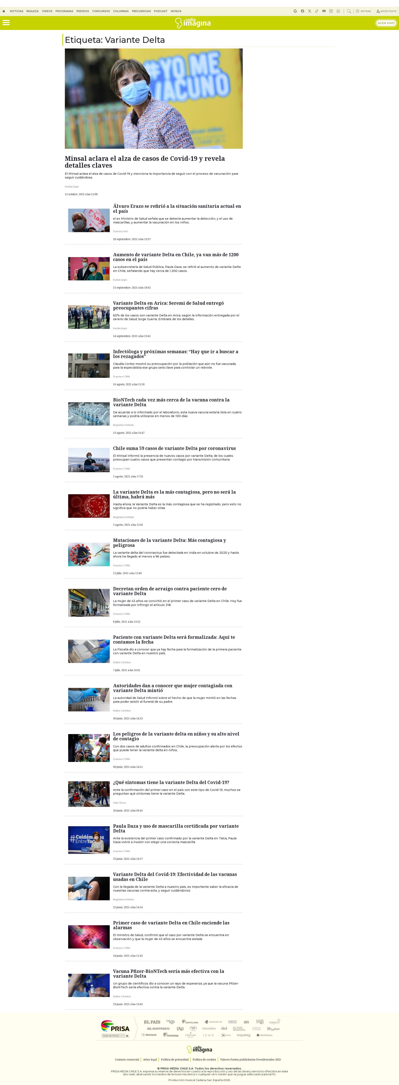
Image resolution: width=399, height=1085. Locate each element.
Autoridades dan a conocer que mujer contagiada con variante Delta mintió (172, 688)
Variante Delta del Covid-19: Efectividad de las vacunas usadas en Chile (175, 876)
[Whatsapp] (339, 11)
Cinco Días (208, 1028)
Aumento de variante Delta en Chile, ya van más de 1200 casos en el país (176, 257)
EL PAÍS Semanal (235, 1028)
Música (176, 11)
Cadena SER (232, 1022)
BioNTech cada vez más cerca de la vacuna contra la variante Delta (171, 402)
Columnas (121, 11)
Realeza (32, 11)
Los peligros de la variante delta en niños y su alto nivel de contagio (176, 736)
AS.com (245, 1022)
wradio (192, 1028)
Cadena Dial (260, 1028)
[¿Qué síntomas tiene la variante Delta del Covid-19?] (89, 793)
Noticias (16, 11)
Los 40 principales (172, 1022)
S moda (224, 1040)
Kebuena (275, 1028)
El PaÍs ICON (207, 1040)
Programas (64, 11)
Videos (47, 11)
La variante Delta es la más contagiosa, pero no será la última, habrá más (174, 494)
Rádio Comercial (281, 1040)
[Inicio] (6, 11)
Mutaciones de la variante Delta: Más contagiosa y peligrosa (169, 542)
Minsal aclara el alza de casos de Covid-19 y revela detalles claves (145, 162)
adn (259, 1022)
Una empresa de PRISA (115, 1026)
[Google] (296, 11)
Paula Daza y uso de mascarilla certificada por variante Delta (176, 828)
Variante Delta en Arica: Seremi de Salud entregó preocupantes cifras (168, 305)
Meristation (262, 1040)
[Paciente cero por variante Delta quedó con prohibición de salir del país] (89, 602)
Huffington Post (157, 1028)
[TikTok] (317, 11)
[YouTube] (324, 11)
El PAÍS (152, 1022)
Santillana (191, 1022)
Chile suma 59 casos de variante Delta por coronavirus (174, 448)
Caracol (274, 1022)
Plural (189, 1040)
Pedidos (82, 11)
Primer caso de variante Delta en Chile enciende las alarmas (171, 925)
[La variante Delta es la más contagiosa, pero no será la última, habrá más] (89, 505)
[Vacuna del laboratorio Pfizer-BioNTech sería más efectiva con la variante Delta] (89, 985)
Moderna (170, 1040)
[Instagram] (331, 11)
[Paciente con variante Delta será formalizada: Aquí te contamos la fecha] (89, 651)
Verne (247, 1028)
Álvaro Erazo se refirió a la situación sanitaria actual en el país (177, 208)
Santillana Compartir (213, 1022)
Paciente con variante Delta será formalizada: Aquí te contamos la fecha (174, 639)
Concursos (101, 11)
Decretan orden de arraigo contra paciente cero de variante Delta (170, 591)
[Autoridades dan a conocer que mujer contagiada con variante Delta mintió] (89, 699)
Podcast (160, 11)
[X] (310, 11)
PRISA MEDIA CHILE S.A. (177, 1068)
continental (224, 1028)
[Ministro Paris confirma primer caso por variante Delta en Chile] (89, 936)
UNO (180, 1028)
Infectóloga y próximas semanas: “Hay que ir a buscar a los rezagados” (175, 354)
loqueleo (242, 1040)
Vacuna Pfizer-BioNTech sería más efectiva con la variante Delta (168, 973)
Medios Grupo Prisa (115, 1035)
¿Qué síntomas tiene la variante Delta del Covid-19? (171, 782)
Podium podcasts (149, 1033)
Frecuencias (141, 11)
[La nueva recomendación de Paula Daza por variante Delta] (89, 839)
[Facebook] (303, 11)
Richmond (149, 1040)
